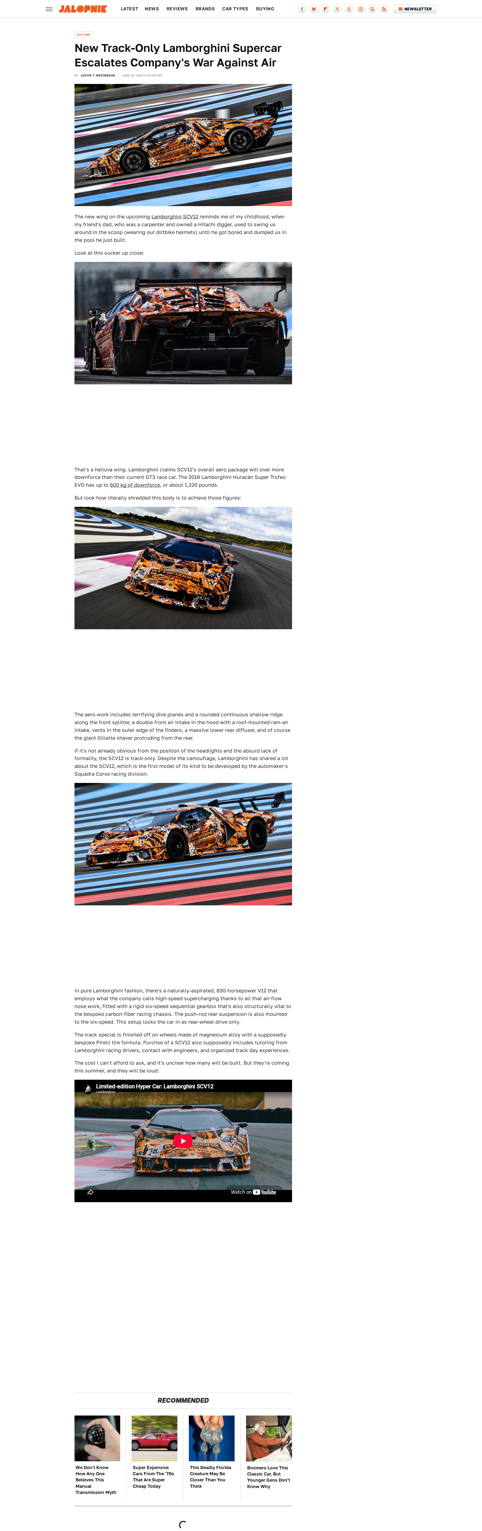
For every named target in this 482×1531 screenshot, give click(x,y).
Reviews (177, 8)
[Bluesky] (314, 9)
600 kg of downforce (135, 485)
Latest (129, 8)
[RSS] (384, 9)
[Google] (372, 9)
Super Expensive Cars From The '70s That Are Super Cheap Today (153, 1477)
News (152, 8)
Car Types (235, 8)
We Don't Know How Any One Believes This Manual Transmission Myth (96, 1480)
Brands (205, 8)
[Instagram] (360, 9)
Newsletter (418, 9)
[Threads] (349, 9)
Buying (265, 8)
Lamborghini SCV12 (174, 217)
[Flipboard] (325, 9)
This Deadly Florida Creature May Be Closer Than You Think (210, 1477)
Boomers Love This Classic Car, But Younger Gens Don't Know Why (268, 1477)
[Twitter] (337, 9)
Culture (83, 34)
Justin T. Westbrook (98, 75)
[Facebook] (302, 9)
